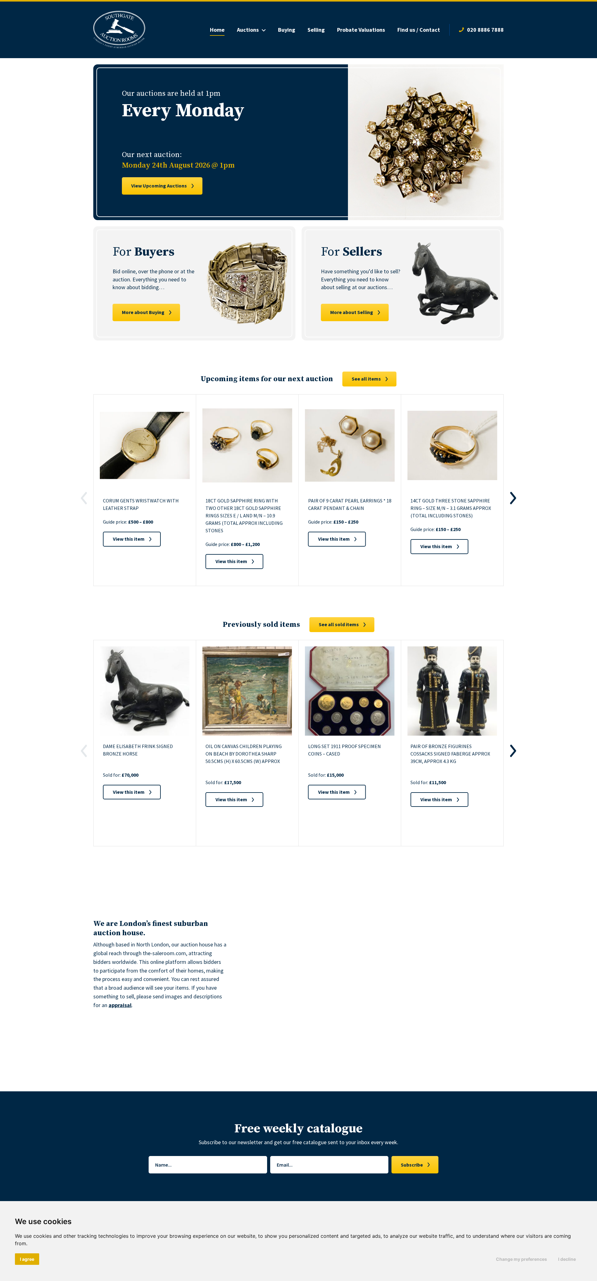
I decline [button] (567, 1259)
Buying (286, 29)
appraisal (120, 1005)
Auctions (248, 29)
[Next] (513, 498)
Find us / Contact (418, 29)
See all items (366, 379)
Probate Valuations (361, 29)
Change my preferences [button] (521, 1259)
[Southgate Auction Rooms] (119, 30)
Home (217, 29)
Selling (316, 29)
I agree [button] (27, 1259)
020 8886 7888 (485, 29)
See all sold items (339, 624)
